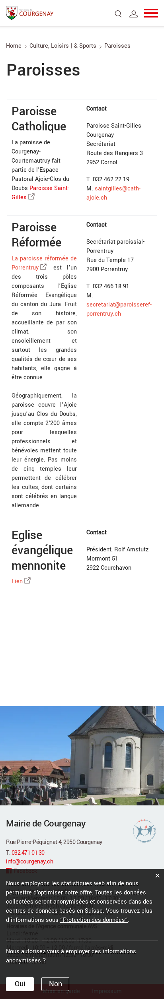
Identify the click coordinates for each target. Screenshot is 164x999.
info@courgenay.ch (29, 861)
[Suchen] (118, 13)
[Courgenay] (30, 12)
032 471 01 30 (28, 853)
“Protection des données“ (94, 920)
